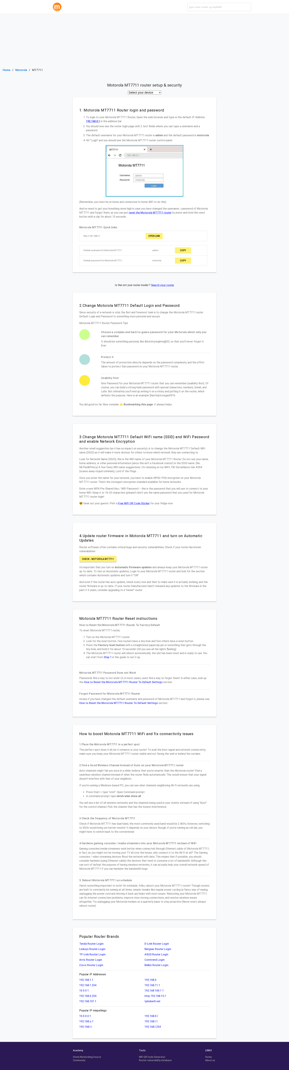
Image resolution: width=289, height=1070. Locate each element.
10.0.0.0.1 (85, 1016)
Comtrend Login (154, 959)
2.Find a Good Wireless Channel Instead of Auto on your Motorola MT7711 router (131, 765)
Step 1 (108, 657)
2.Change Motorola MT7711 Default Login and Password (129, 305)
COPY (183, 250)
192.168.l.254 (152, 1026)
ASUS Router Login (156, 954)
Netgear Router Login (157, 949)
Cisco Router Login (91, 965)
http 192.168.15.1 (155, 996)
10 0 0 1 (84, 990)
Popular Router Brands (99, 936)
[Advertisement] (144, 39)
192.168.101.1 (87, 1001)
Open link (154, 236)
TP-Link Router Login (92, 954)
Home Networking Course (87, 1057)
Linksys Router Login (92, 949)
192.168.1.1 (86, 979)
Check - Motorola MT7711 (98, 559)
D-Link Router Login (156, 943)
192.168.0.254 (87, 996)
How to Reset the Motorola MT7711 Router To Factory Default (119, 625)
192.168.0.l (151, 1016)
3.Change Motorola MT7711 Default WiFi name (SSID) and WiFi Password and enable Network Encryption (144, 439)
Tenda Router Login (91, 943)
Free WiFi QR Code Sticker (134, 503)
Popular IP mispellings (93, 1010)
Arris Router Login (90, 959)
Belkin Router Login (156, 965)
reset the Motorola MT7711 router (150, 212)
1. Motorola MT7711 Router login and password (121, 110)
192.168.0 (150, 979)
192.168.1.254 (87, 985)
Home (6, 70)
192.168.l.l (85, 1026)
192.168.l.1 (151, 1021)
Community (79, 1060)
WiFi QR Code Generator (152, 1057)
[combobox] (219, 7)
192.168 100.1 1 (154, 990)
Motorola (21, 70)
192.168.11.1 (152, 985)
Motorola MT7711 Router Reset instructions (118, 618)
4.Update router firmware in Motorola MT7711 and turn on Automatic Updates (140, 538)
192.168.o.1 (86, 1021)
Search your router (162, 285)
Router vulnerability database (155, 1060)
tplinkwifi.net (152, 1001)
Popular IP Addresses (92, 974)
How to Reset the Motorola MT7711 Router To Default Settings (123, 682)
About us (210, 1060)
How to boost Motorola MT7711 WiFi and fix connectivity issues (136, 734)
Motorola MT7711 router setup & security (144, 85)
